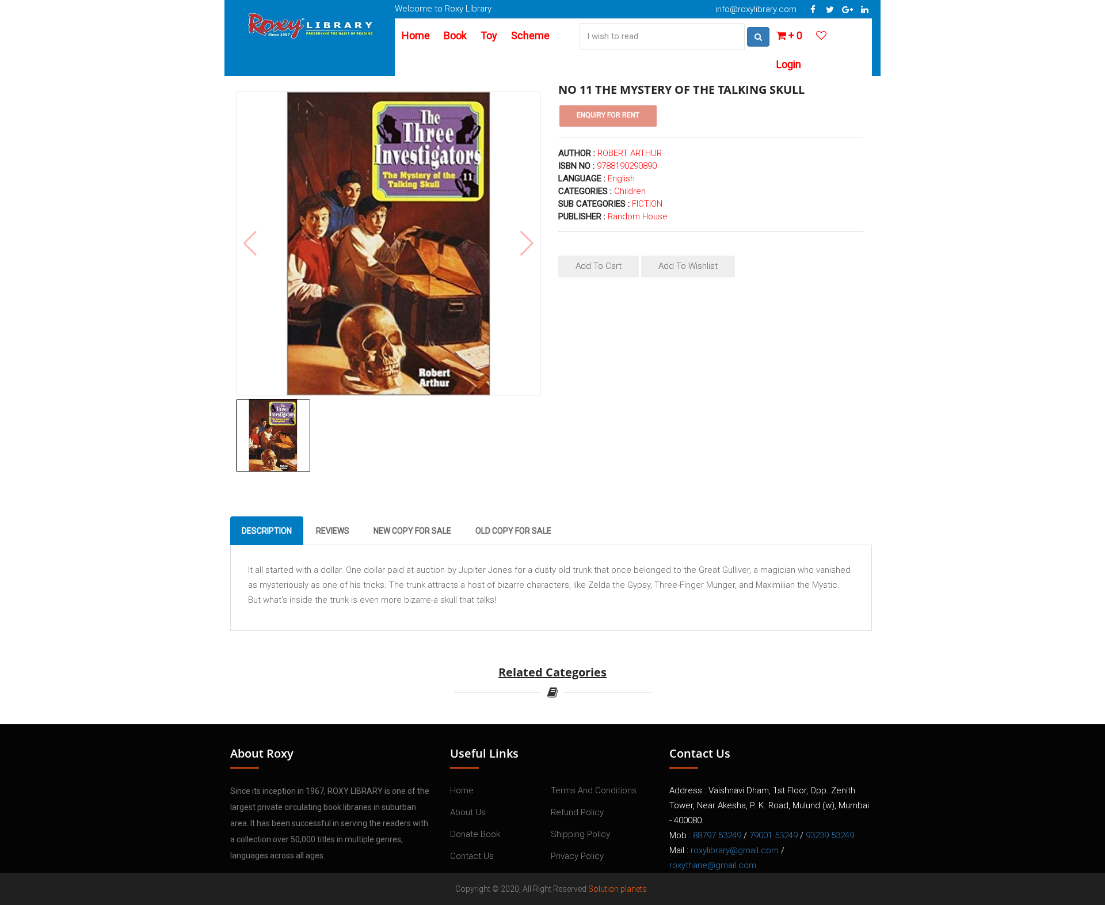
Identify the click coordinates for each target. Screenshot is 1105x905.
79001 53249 (773, 835)
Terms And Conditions (594, 790)
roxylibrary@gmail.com (735, 850)
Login (788, 64)
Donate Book (475, 834)
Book (455, 35)
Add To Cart (599, 266)
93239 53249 (830, 835)
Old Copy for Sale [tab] (513, 530)
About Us (468, 812)
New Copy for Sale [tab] (412, 530)
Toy (489, 35)
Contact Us (472, 856)
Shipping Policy (580, 834)
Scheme (530, 35)
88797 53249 (717, 835)
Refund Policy (577, 812)
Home (416, 35)
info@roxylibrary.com (756, 9)
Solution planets (617, 888)
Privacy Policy (577, 856)
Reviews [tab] (332, 530)
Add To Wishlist (688, 266)
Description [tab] (267, 530)
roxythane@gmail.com (712, 865)
